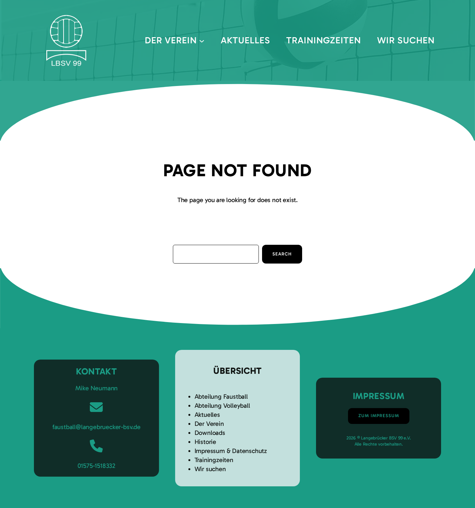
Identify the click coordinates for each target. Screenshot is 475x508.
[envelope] (96, 407)
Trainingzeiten (214, 460)
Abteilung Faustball (221, 396)
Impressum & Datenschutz (231, 451)
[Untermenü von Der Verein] (202, 40)
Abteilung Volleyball (222, 405)
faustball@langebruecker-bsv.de (96, 427)
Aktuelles (207, 414)
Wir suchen (210, 469)
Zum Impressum (378, 415)
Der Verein (209, 423)
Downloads (210, 433)
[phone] (96, 446)
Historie (205, 442)
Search (282, 254)
